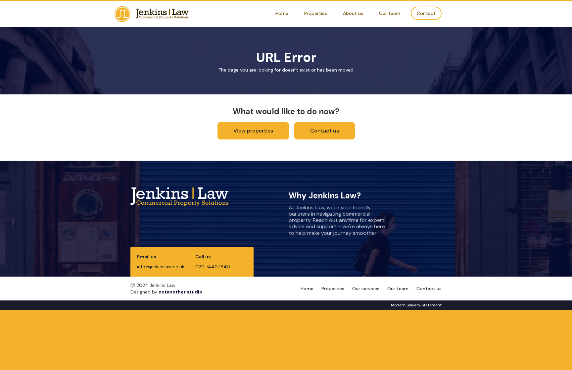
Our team (389, 13)
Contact (426, 13)
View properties (253, 130)
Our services (365, 288)
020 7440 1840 (212, 267)
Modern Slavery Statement (416, 305)
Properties (315, 13)
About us (353, 13)
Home (281, 13)
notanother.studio (180, 292)
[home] (152, 14)
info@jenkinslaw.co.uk (160, 267)
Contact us (324, 130)
